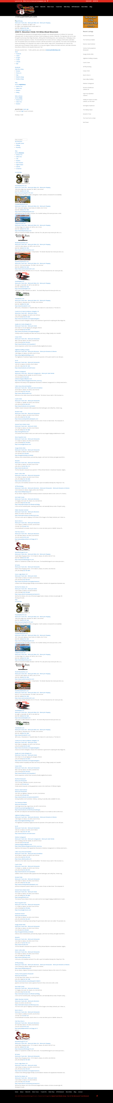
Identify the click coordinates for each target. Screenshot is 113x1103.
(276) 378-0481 (26, 592)
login (22, 111)
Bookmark (17, 67)
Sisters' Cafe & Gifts (20, 473)
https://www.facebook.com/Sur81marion (25, 368)
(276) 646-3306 (26, 502)
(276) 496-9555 (26, 404)
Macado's (17, 460)
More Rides (84, 6)
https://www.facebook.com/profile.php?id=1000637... (28, 981)
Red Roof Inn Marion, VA (21, 587)
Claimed (18, 166)
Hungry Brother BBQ (20, 448)
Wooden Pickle (18, 411)
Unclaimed (18, 168)
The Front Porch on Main (89, 118)
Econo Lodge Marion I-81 (21, 574)
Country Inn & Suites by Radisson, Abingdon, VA (27, 311)
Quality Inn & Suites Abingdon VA (23, 324)
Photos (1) (18, 73)
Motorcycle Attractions (33, 351)
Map (17, 75)
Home (31, 6)
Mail (17, 63)
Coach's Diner (18, 399)
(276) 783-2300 (26, 417)
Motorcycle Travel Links (21, 23)
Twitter (18, 55)
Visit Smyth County (19, 497)
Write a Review (18, 96)
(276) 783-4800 (26, 430)
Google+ (18, 57)
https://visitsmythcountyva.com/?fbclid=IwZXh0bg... (27, 504)
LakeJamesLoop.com (20, 223)
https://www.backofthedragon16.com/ (24, 559)
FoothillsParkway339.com (21, 204)
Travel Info (59, 6)
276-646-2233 (25, 784)
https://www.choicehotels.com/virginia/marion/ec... (27, 581)
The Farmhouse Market (21, 802)
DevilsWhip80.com (19, 281)
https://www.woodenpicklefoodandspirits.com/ (26, 419)
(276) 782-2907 (26, 919)
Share (16, 52)
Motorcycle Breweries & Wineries (48, 351)
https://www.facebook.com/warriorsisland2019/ (27, 797)
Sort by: (20, 84)
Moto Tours (50, 6)
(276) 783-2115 (26, 466)
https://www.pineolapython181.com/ (24, 193)
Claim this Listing (19, 69)
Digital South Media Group (59, 1096)
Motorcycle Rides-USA (33, 23)
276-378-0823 (25, 453)
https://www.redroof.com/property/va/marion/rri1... (27, 594)
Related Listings (20, 77)
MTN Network (75, 6)
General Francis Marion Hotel (22, 424)
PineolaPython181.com (21, 185)
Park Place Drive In (19, 532)
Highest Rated (19, 164)
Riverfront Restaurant (20, 779)
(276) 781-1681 (26, 366)
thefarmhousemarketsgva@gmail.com (24, 808)
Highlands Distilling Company (22, 349)
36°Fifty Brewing (19, 486)
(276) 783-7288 (26, 979)
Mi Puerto (17, 565)
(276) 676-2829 (26, 317)
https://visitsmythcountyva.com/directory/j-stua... (27, 515)
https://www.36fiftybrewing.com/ (23, 491)
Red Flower (86, 122)
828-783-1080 (25, 28)
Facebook (18, 53)
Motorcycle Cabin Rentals (47, 373)
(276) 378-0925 (26, 342)
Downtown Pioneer (20, 913)
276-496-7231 (25, 526)
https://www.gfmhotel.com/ (22, 431)
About (36, 6)
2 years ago (26, 109)
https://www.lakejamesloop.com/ (23, 230)
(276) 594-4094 (26, 329)
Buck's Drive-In (18, 521)
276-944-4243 (25, 377)
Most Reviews (19, 162)
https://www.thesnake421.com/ (23, 306)
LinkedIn (18, 61)
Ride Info (42, 6)
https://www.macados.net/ (21, 468)
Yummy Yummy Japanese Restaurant (24, 973)
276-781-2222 (25, 537)
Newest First (19, 86)
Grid (18, 172)
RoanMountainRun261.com (22, 261)
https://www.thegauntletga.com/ (23, 30)
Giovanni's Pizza (87, 114)
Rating (17, 92)
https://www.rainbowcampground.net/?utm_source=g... (28, 380)
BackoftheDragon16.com (21, 552)
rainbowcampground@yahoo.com (23, 378)
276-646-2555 (25, 795)
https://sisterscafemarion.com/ (22, 481)
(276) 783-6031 (26, 579)
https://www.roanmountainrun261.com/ (25, 269)
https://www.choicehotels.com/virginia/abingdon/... (27, 318)
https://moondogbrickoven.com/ (23, 444)
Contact (32, 11)
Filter (16, 82)
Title (17, 158)
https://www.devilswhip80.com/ (22, 288)
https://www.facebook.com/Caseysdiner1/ (25, 344)
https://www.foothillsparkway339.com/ (24, 211)
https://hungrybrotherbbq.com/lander (24, 455)
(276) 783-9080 (26, 479)
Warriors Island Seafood (21, 790)
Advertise (95, 1)
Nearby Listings (20, 79)
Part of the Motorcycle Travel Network (78, 1096)
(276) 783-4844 (26, 570)
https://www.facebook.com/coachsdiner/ (25, 406)
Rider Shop (89, 1)
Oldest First (19, 88)
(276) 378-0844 (26, 442)
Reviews (18, 71)
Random (18, 90)
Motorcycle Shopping (44, 23)
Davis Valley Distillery (88, 79)
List (16, 172)
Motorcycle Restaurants (33, 338)
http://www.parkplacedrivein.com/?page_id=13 (26, 539)
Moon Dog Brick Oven (20, 437)
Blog (91, 6)
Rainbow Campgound (20, 371)
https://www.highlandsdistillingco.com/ (24, 355)
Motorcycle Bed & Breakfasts (35, 388)
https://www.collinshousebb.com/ (23, 393)
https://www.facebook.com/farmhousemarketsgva (27, 809)
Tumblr (18, 59)
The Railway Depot (87, 109)
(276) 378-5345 (26, 391)
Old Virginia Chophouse (89, 105)
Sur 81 (16, 360)
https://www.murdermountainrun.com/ (24, 250)
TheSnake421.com (19, 298)
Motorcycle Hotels (32, 313)
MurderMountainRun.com (21, 242)
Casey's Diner (18, 337)
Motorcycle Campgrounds (34, 373)
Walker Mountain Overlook (21, 510)
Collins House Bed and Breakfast (23, 386)
